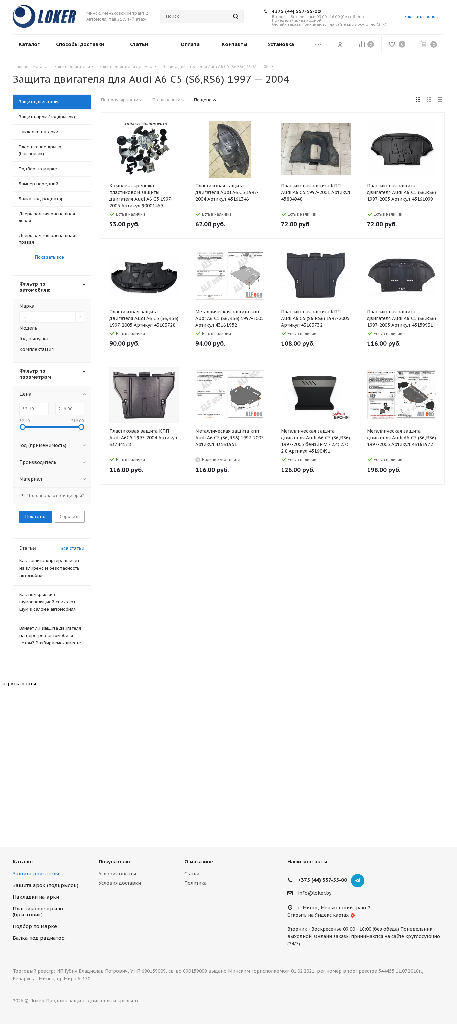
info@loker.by (314, 893)
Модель (28, 328)
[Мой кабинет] (340, 44)
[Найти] (235, 16)
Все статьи (72, 548)
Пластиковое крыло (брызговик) (38, 911)
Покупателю (114, 861)
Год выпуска (33, 339)
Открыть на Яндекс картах (318, 915)
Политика (195, 883)
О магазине (198, 861)
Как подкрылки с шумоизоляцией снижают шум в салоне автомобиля (47, 602)
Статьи (191, 874)
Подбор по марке (35, 926)
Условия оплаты (117, 874)
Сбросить (70, 516)
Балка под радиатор (39, 938)
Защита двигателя (36, 873)
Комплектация (36, 349)
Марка (26, 306)
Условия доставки (120, 883)
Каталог (23, 861)
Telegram (357, 880)
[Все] (318, 45)
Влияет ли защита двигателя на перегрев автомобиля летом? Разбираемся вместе (50, 635)
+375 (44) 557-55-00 (296, 11)
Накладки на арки (36, 897)
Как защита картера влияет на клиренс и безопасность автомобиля (49, 568)
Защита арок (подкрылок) (45, 885)
